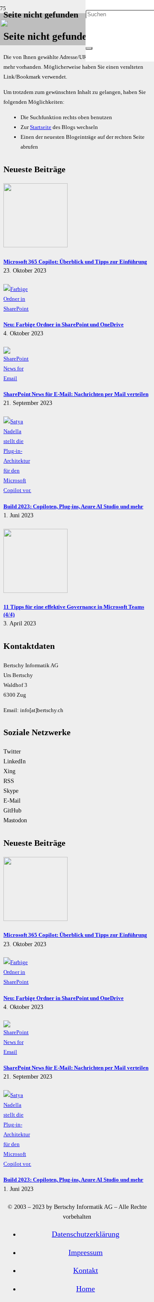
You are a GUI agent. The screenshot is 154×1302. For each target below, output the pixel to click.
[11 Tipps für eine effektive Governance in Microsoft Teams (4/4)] (35, 591)
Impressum (85, 1252)
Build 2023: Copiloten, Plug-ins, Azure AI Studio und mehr (73, 506)
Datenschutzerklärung (85, 1234)
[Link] (43, 29)
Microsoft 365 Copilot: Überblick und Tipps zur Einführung (75, 261)
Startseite (40, 127)
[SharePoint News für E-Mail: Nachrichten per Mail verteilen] (18, 378)
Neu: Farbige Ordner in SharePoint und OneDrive (63, 324)
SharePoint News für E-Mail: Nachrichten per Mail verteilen (75, 394)
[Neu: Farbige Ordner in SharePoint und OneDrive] (18, 308)
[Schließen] (89, 48)
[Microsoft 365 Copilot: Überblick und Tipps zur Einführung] (35, 245)
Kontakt (85, 1270)
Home (85, 1288)
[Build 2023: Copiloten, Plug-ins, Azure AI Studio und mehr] (18, 490)
